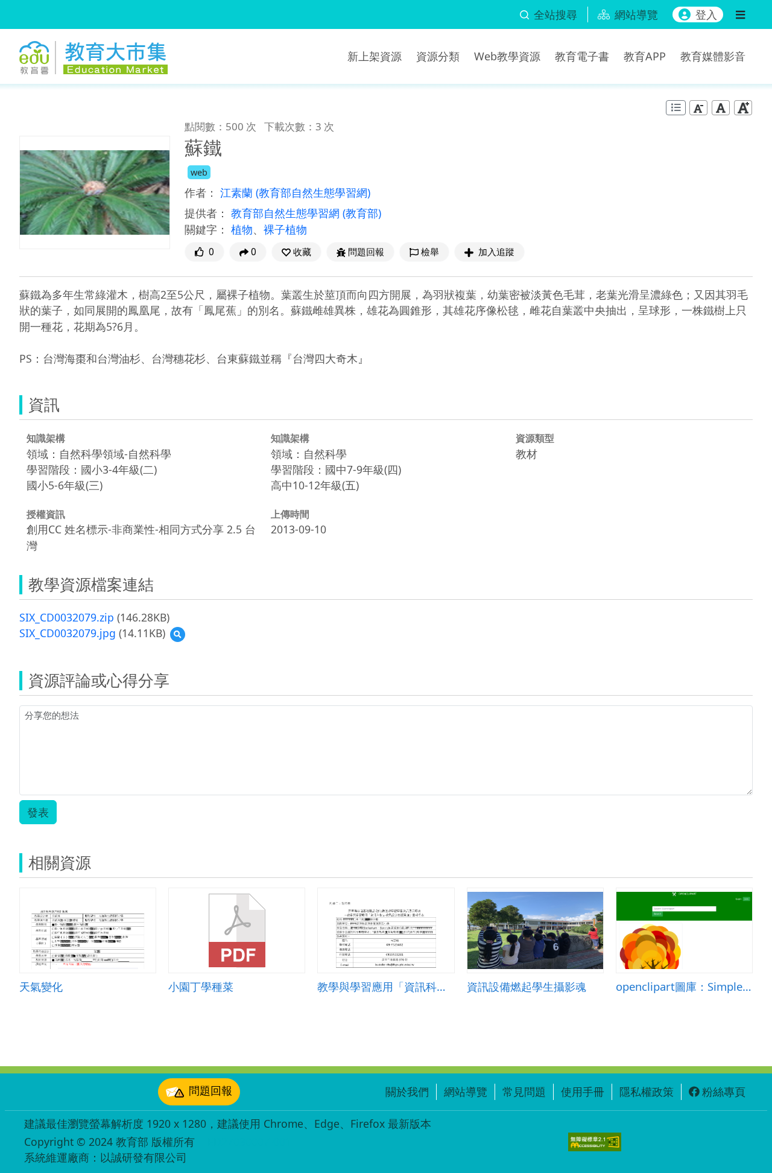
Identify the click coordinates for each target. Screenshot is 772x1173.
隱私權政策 (646, 1091)
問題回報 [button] (366, 252)
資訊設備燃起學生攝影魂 (526, 986)
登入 (706, 14)
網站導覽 (465, 1091)
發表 (38, 812)
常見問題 (524, 1091)
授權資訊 (46, 514)
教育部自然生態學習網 (287, 213)
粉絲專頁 (723, 1091)
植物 (242, 229)
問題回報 (210, 1090)
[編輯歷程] (676, 107)
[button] (296, 252)
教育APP (645, 56)
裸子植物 (285, 229)
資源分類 (438, 56)
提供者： (206, 213)
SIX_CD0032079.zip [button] (66, 617)
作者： (201, 192)
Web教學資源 (507, 56)
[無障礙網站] (594, 1142)
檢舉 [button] (430, 252)
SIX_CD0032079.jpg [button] (67, 633)
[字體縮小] (698, 108)
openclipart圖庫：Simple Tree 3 (684, 986)
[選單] (740, 14)
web (199, 172)
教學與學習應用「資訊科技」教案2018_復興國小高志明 (385, 986)
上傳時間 (290, 514)
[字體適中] (720, 108)
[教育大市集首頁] (93, 54)
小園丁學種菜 (200, 986)
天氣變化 (41, 986)
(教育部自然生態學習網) (313, 192)
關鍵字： (206, 229)
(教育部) (362, 213)
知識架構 (46, 438)
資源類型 (535, 438)
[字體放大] (743, 108)
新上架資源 (374, 56)
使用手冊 (582, 1091)
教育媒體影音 (712, 56)
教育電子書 (582, 56)
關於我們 (407, 1091)
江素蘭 (238, 192)
